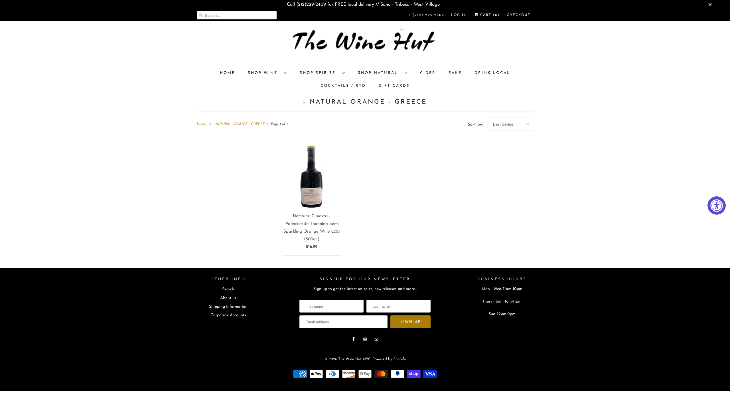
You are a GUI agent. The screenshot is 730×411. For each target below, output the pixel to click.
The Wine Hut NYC (354, 359)
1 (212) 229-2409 (426, 15)
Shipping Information (228, 307)
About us (228, 298)
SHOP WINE (264, 73)
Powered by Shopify (389, 359)
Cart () (489, 15)
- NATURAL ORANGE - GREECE (365, 102)
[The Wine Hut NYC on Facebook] (353, 339)
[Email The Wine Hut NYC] (376, 339)
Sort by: (476, 124)
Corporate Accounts (228, 315)
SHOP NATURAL (380, 73)
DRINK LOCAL (492, 73)
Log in (459, 15)
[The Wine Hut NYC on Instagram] (365, 339)
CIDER (428, 73)
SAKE (455, 73)
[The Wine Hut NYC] (365, 44)
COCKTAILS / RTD (343, 86)
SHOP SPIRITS (320, 73)
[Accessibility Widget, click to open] (716, 205)
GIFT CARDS (394, 86)
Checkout (518, 15)
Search (228, 289)
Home (227, 73)
